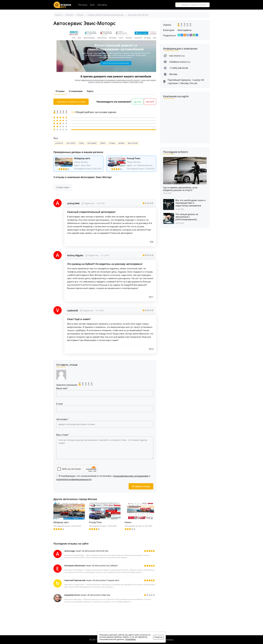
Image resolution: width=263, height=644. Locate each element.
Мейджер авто (82, 158)
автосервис (92, 143)
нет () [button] (150, 101)
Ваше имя (61, 388)
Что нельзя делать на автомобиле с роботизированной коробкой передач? (186, 217)
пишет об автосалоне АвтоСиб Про (86, 551)
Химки (128, 522)
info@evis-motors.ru (179, 61)
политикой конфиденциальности (74, 479)
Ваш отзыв (62, 434)
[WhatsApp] (194, 35)
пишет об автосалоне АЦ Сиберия (91, 565)
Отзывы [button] (60, 91)
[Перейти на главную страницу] (62, 4)
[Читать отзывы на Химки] (140, 511)
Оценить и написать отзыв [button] (71, 101)
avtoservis (59, 143)
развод (121, 143)
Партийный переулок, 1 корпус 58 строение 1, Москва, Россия (186, 81)
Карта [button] (90, 91)
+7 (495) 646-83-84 (178, 68)
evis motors (71, 143)
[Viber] (191, 35)
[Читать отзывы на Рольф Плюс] (116, 163)
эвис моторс (133, 143)
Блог (92, 4)
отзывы (112, 143)
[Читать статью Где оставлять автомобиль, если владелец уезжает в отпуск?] (185, 170)
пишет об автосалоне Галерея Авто (91, 580)
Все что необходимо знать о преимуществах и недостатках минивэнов (190, 203)
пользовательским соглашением (130, 475)
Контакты (102, 4)
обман (102, 143)
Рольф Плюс (134, 158)
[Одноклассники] (185, 35)
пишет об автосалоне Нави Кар (87, 595)
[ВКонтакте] (182, 35)
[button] (151, 242)
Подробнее (130, 639)
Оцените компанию (67, 384)
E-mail (59, 403)
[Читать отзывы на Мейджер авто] (64, 163)
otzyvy (81, 143)
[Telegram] (188, 35)
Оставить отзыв (141, 486)
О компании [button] (76, 91)
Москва (84, 162)
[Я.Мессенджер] (179, 35)
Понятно (158, 637)
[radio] (80, 384)
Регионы (82, 4)
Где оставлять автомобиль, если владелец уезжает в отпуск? (180, 188)
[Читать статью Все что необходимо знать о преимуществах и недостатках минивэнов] (168, 204)
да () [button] (137, 101)
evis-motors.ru (177, 55)
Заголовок (61, 419)
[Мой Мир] (197, 35)
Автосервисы (184, 30)
